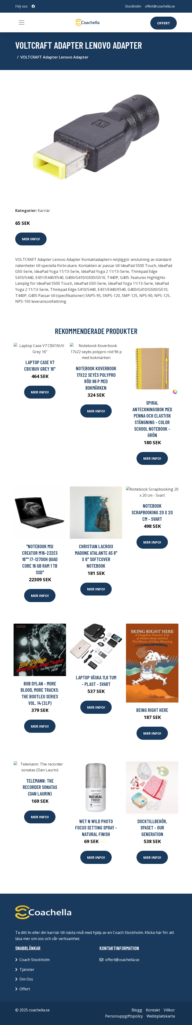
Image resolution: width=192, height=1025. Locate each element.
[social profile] (33, 6)
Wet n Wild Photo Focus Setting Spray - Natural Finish (96, 827)
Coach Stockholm (34, 959)
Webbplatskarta (161, 1016)
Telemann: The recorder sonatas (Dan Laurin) (40, 787)
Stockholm (133, 6)
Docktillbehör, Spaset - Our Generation (152, 827)
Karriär (44, 210)
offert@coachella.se (160, 6)
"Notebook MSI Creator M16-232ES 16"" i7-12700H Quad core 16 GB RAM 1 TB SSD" (40, 559)
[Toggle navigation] (21, 22)
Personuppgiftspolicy (124, 1016)
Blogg (137, 1010)
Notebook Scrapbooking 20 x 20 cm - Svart (152, 512)
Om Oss (26, 979)
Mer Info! (31, 239)
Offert (163, 23)
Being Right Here (152, 710)
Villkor (169, 1010)
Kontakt (153, 1010)
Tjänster (26, 969)
